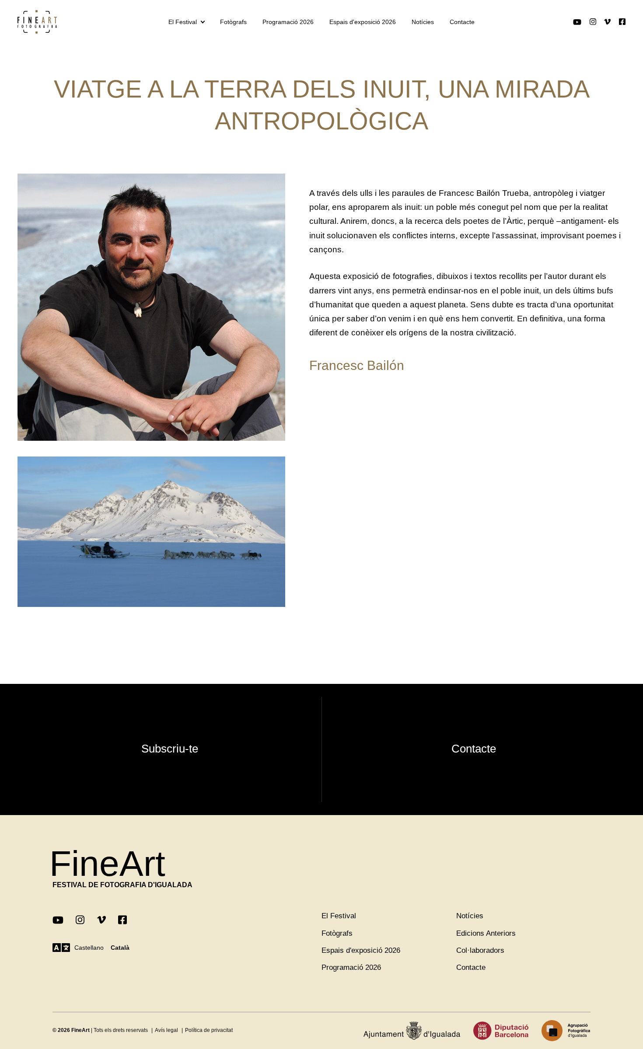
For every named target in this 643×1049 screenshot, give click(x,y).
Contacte (462, 21)
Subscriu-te (169, 748)
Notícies (423, 21)
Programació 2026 (288, 21)
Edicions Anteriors (486, 933)
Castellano (89, 947)
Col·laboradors (480, 950)
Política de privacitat (209, 1030)
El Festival (182, 21)
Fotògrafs (233, 21)
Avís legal (166, 1030)
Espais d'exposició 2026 (362, 21)
